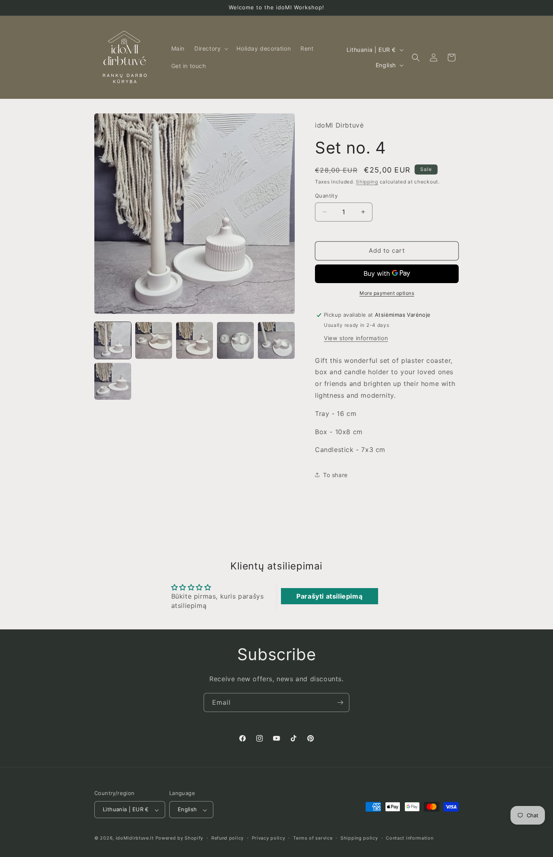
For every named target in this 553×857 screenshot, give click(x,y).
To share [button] (335, 474)
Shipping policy (359, 838)
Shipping (367, 182)
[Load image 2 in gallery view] (153, 340)
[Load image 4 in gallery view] (235, 340)
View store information (356, 338)
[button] (210, 48)
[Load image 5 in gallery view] (276, 340)
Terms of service (312, 838)
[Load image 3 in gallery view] (194, 340)
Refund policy (227, 838)
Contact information (409, 838)
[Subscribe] (340, 702)
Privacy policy (268, 838)
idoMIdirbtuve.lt (135, 838)
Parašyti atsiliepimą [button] (329, 596)
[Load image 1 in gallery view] (112, 340)
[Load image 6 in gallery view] (112, 381)
